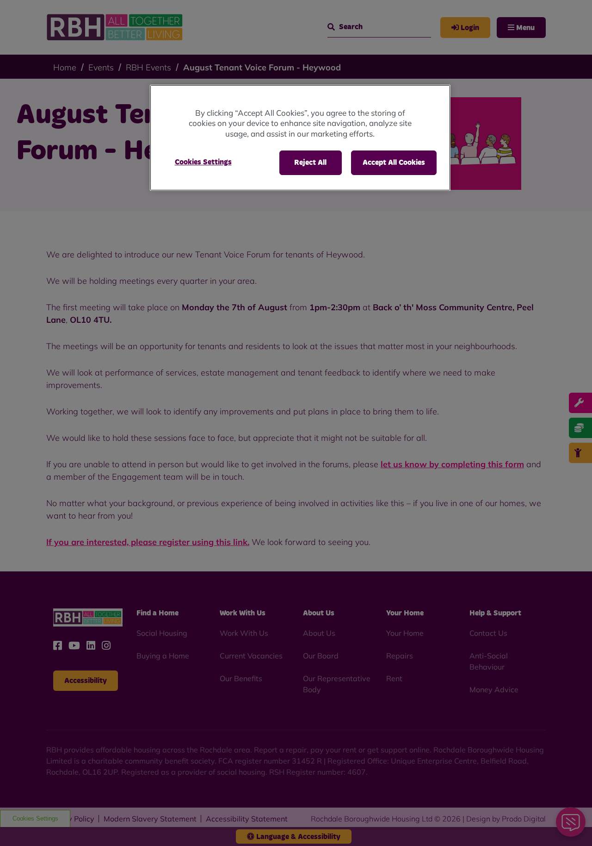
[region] (300, 138)
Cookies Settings (203, 162)
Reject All (310, 162)
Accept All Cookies (394, 162)
